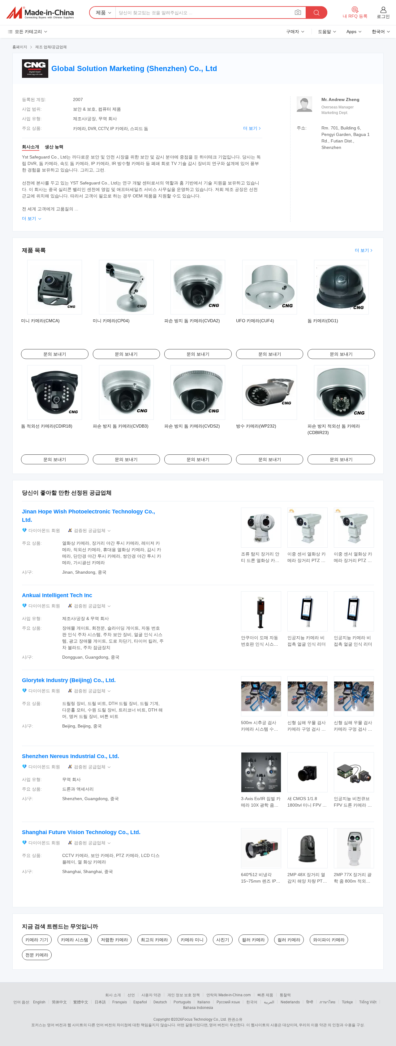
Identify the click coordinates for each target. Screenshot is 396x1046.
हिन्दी (309, 1001)
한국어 (251, 1001)
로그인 (383, 16)
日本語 (100, 1001)
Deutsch (160, 1001)
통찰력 (285, 994)
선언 (131, 994)
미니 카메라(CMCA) (40, 320)
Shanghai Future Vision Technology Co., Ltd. (81, 832)
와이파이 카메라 (329, 939)
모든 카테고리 (28, 31)
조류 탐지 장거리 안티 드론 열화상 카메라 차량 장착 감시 (260, 560)
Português (182, 1001)
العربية (269, 1001)
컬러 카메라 (253, 939)
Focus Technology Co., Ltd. (204, 1019)
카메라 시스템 (74, 939)
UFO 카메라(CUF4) (255, 320)
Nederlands (290, 1001)
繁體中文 (80, 1001)
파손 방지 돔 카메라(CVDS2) (192, 426)
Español (140, 1001)
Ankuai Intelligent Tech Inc (57, 595)
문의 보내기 (54, 354)
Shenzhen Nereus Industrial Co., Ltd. (70, 756)
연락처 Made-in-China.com (228, 994)
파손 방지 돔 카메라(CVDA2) (192, 320)
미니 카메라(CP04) (111, 320)
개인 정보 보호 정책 (183, 994)
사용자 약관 (151, 994)
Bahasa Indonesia (198, 1007)
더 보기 (250, 128)
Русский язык (228, 1001)
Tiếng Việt (368, 1001)
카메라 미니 (192, 939)
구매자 (292, 31)
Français (119, 1001)
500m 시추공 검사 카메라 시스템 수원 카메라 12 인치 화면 (260, 729)
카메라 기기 (36, 939)
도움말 (324, 31)
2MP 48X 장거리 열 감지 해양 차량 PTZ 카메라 (306, 881)
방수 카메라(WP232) (256, 426)
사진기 (222, 939)
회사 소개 (113, 994)
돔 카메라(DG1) (323, 320)
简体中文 (59, 1001)
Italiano (203, 1001)
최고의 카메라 (154, 939)
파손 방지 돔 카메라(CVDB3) (120, 426)
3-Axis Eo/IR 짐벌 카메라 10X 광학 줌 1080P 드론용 (261, 805)
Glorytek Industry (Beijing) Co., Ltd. (69, 680)
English (39, 1001)
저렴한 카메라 (114, 939)
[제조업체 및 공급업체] (40, 12)
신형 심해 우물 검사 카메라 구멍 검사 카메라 (306, 729)
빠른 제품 (265, 994)
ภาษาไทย (327, 1001)
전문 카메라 (36, 954)
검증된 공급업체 (93, 530)
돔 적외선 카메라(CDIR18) (46, 426)
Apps (351, 31)
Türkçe (347, 1001)
